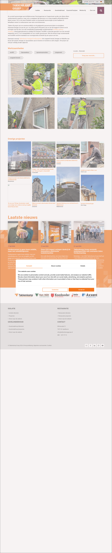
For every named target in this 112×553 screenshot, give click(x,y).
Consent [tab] (29, 266)
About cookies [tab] (56, 266)
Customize (55, 289)
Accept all (81, 289)
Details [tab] (82, 266)
